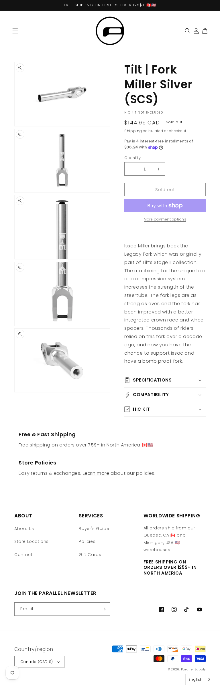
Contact (23, 554)
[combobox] (199, 679)
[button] (15, 31)
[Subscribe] (103, 609)
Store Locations (31, 541)
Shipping (133, 130)
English (195, 679)
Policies (87, 541)
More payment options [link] (165, 219)
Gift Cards (90, 554)
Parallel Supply (193, 669)
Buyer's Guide (94, 528)
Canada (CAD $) (36, 661)
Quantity (132, 157)
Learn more (96, 473)
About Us (24, 528)
